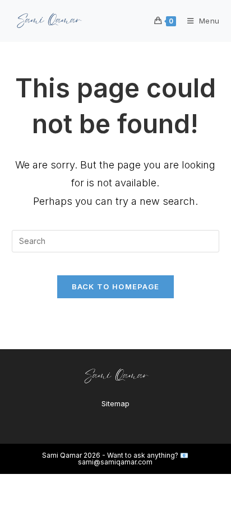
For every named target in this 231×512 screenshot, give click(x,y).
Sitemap (115, 403)
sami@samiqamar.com (115, 462)
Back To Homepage (116, 286)
